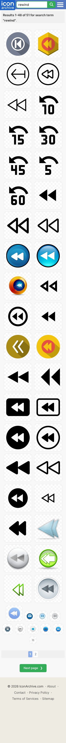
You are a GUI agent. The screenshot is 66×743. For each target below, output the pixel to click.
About (51, 686)
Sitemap (48, 698)
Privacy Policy (39, 692)
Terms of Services (25, 698)
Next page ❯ (33, 668)
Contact (19, 692)
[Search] (51, 4)
